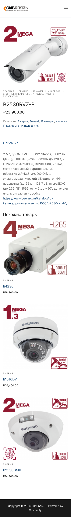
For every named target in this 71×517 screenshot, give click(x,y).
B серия (55, 91)
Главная (8, 91)
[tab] (10, 143)
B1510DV (10, 379)
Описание (10, 143)
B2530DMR (12, 470)
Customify (35, 510)
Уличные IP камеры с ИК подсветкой (27, 94)
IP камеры (39, 91)
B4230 (8, 286)
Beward (23, 91)
